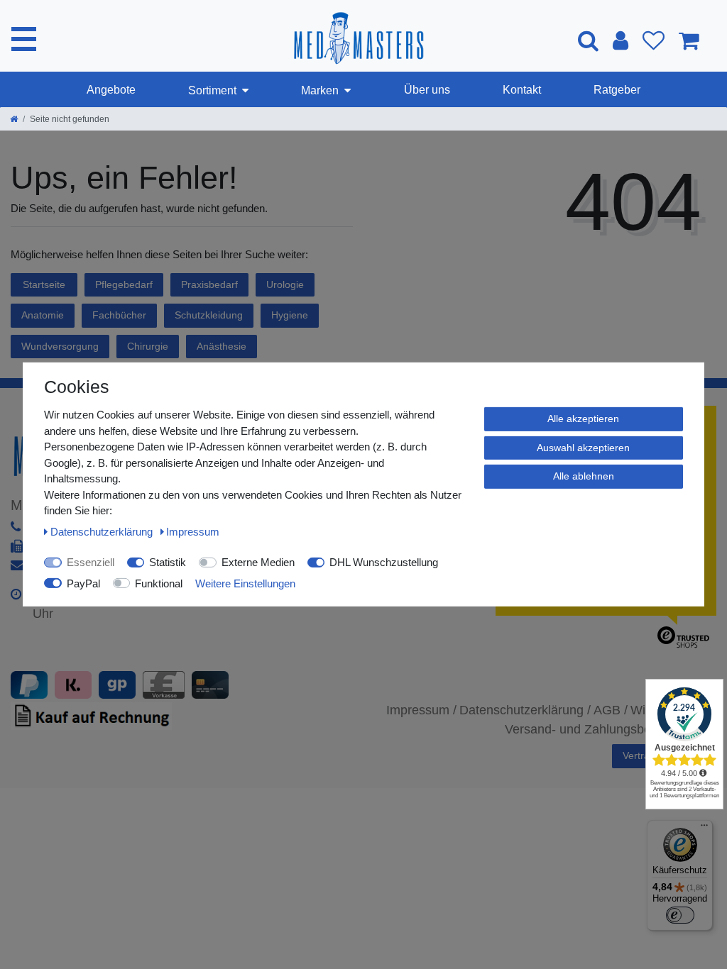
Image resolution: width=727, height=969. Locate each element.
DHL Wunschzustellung (383, 562)
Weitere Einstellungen (245, 583)
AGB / (611, 710)
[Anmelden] (620, 40)
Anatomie (42, 315)
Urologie (285, 284)
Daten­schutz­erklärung (102, 531)
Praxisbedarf (209, 284)
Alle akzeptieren (583, 418)
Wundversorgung (60, 346)
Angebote (111, 90)
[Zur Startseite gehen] (14, 119)
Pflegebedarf (124, 284)
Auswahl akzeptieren (583, 447)
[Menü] (704, 828)
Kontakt (522, 90)
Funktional (158, 583)
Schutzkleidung (209, 315)
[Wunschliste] (653, 40)
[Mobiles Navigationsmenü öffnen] (24, 39)
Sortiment (212, 90)
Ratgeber (617, 90)
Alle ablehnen (583, 476)
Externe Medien (258, 562)
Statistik (167, 562)
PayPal (83, 583)
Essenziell (90, 562)
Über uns (427, 90)
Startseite (44, 284)
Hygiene (289, 315)
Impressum (192, 531)
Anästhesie (221, 346)
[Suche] (588, 40)
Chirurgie (147, 346)
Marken (320, 90)
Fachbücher (119, 315)
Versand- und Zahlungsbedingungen (608, 729)
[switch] (680, 915)
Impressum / (421, 710)
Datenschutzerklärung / (525, 710)
